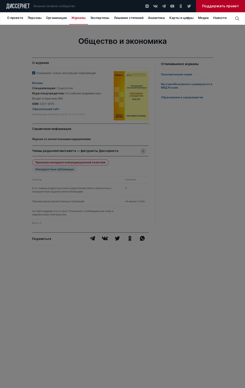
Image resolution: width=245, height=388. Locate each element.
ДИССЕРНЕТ (18, 6)
